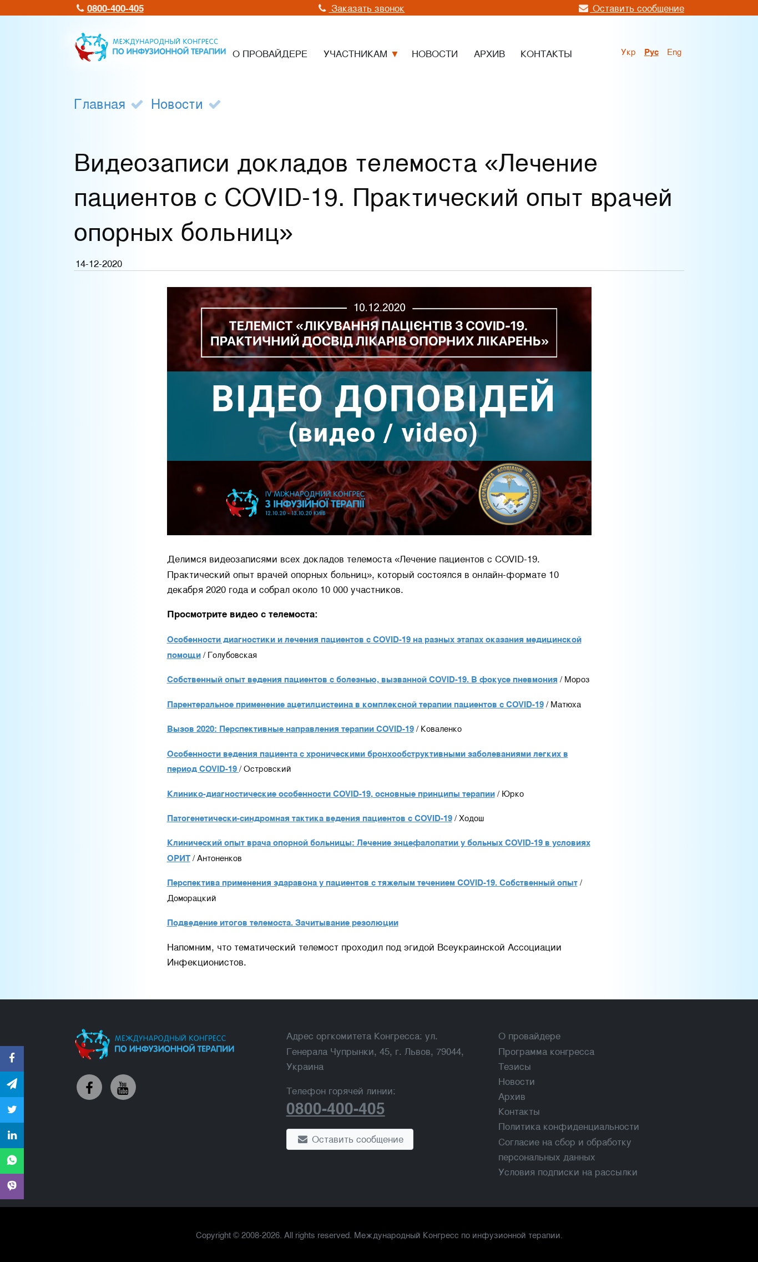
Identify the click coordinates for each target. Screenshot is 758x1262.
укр (628, 51)
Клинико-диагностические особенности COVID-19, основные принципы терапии (331, 793)
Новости (177, 103)
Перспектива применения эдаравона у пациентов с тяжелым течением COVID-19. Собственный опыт (372, 882)
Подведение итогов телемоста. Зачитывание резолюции (282, 922)
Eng (674, 51)
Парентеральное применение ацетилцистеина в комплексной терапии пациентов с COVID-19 (355, 704)
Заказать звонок (367, 7)
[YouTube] (123, 1087)
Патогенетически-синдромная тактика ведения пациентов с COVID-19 (309, 818)
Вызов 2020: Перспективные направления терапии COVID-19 (290, 728)
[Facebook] (89, 1087)
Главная (99, 103)
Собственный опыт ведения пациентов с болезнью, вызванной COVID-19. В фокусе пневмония (362, 679)
